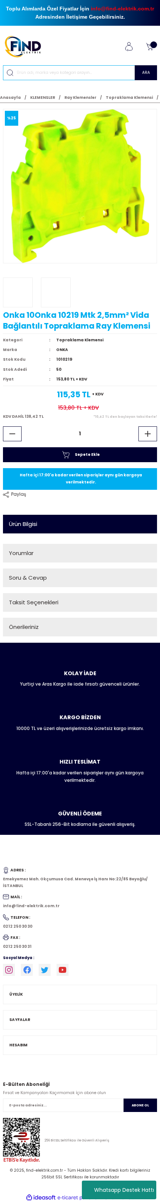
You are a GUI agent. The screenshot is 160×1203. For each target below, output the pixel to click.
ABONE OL (140, 1105)
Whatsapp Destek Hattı (124, 1190)
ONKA (62, 350)
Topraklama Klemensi (79, 340)
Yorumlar (21, 553)
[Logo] (26, 46)
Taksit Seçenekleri (33, 602)
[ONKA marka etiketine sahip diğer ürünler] (18, 292)
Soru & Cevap (28, 578)
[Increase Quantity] (147, 433)
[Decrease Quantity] (12, 433)
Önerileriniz (24, 627)
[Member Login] (129, 46)
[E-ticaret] (79, 1197)
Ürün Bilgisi (23, 524)
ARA (146, 72)
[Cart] (149, 46)
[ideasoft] (41, 1197)
